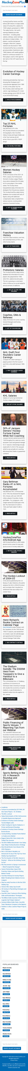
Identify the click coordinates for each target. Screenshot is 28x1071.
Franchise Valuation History (13, 234)
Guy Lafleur (6, 1004)
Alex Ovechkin (7, 1022)
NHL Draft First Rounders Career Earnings (12, 355)
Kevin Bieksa (6, 1016)
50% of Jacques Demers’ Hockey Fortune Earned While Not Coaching (13, 432)
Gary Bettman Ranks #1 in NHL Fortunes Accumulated (12, 485)
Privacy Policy (14, 1060)
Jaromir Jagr (6, 986)
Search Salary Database (14, 14)
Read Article (11, 596)
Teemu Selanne (7, 1028)
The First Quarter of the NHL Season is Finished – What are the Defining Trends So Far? (13, 860)
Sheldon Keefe (7, 1034)
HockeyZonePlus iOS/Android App (12, 538)
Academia (4, 807)
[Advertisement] (14, 943)
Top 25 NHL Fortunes (9, 125)
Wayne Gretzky (7, 968)
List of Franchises (13, 246)
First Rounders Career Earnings (15, 371)
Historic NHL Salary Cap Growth (10, 887)
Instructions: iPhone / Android (14, 551)
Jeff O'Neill (6, 992)
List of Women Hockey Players (14, 208)
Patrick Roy (6, 1010)
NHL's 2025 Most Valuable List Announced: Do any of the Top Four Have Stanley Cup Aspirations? (13, 854)
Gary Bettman (7, 974)
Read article (11, 458)
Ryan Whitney (6, 998)
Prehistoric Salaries (13, 270)
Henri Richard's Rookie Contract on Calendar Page (13, 622)
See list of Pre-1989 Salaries (15, 290)
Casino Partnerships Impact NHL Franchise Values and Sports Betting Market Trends (12, 871)
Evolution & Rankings (14, 99)
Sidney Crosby (7, 980)
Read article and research (15, 748)
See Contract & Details (15, 642)
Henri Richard (7, 627)
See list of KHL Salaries (15, 404)
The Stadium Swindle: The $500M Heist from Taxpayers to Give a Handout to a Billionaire (14, 672)
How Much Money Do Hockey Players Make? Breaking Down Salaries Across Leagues (13, 878)
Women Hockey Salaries (11, 171)
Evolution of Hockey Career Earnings (13, 72)
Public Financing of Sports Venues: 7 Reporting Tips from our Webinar (13, 726)
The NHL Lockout (6, 814)
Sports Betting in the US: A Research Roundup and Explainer (14, 776)
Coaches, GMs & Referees (12, 316)
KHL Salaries (10, 395)
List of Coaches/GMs (14, 328)
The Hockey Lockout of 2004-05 (14, 577)
